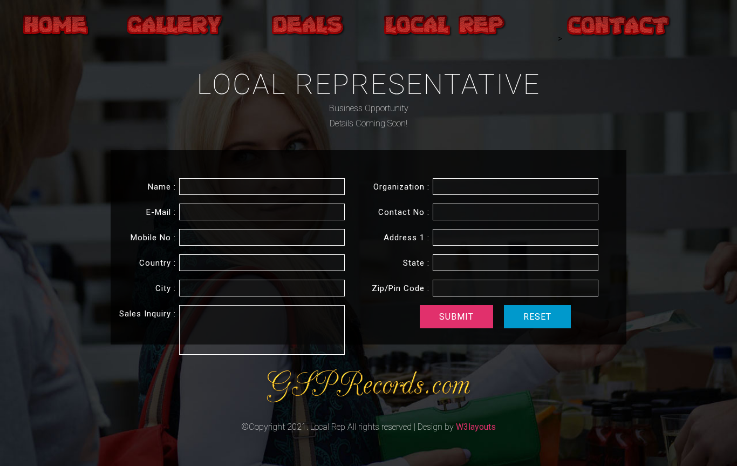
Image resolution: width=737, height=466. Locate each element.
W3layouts (476, 427)
